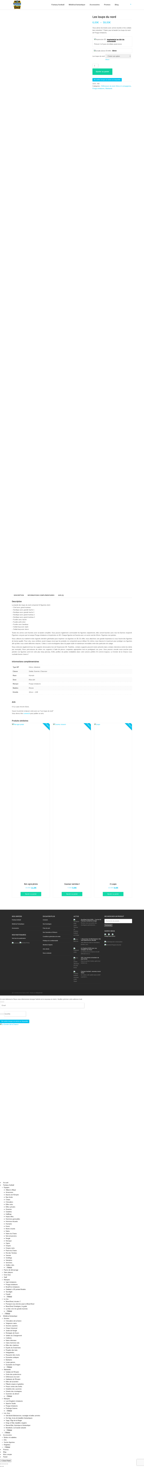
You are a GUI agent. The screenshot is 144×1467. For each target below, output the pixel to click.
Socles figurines (9, 1442)
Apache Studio (11, 1403)
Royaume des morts (13, 1355)
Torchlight (9, 1292)
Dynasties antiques (12, 1357)
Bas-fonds (9, 1197)
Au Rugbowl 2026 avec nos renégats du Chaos (89, 948)
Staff (5, 1277)
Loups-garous (10, 1362)
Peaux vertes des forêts (14, 1386)
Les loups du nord (98, 56)
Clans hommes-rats (12, 1343)
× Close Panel (6, 1461)
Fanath (8, 1294)
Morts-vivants (10, 1229)
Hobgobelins (10, 1352)
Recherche (108, 925)
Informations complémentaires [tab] (41, 595)
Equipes (6, 1187)
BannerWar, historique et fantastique (18, 1425)
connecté (27, 713)
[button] (14, 1185)
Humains (9, 1224)
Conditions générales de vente (51, 936)
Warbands (108, 88)
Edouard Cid (39, 992)
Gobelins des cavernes (14, 1389)
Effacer (107, 59)
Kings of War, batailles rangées (16, 1423)
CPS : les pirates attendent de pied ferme (90, 958)
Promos (107, 5)
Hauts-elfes (10, 1216)
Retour (9, 1267)
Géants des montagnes (14, 1391)
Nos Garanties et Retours (50, 932)
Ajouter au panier (102, 72)
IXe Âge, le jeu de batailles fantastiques (19, 1418)
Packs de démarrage (11, 1270)
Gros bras (7, 1275)
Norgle (8, 1238)
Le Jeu (6, 1299)
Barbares (9, 1360)
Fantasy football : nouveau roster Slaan (91, 972)
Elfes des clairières (12, 1345)
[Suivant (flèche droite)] (3, 1466)
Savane (8, 1255)
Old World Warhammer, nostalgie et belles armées (23, 1415)
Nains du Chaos (11, 1233)
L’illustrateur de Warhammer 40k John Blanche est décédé (91, 939)
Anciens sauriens (12, 1326)
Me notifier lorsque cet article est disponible (107, 79)
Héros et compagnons (123, 86)
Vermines (9, 1263)
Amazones (9, 1192)
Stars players (8, 1272)
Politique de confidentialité (50, 940)
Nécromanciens (11, 1236)
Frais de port (46, 928)
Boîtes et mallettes (10, 1437)
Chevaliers (9, 1202)
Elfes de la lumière (12, 1382)
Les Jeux (7, 1413)
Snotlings (9, 1258)
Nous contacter (47, 953)
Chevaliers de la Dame (13, 1321)
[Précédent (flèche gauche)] (1, 1466)
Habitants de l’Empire (13, 1379)
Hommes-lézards (12, 1221)
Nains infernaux (11, 1340)
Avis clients (46, 949)
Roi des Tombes (11, 1253)
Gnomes (9, 1209)
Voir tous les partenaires (19, 938)
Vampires (9, 1260)
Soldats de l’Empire (12, 1372)
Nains (8, 1231)
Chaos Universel (11, 1328)
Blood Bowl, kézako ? (13, 1301)
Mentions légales (48, 945)
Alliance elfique (11, 1190)
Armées (6, 1318)
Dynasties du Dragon (13, 1365)
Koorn (8, 1226)
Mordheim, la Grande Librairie (16, 1428)
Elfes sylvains (10, 1207)
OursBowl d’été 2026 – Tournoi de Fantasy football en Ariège (91, 920)
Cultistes (9, 1338)
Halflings (9, 1214)
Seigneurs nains (11, 1323)
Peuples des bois (11, 1350)
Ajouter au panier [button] (31, 894)
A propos (45, 920)
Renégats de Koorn (12, 1333)
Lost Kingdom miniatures (14, 1401)
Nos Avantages (47, 924)
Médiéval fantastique (77, 5)
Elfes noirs (9, 1204)
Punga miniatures (98, 88)
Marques (7, 1280)
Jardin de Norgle (11, 1330)
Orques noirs (10, 1248)
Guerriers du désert (12, 1394)
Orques (8, 1246)
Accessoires (95, 5)
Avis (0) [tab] (61, 595)
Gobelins (9, 1212)
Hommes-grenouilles (13, 1219)
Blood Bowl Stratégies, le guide (16, 1306)
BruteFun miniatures (13, 1287)
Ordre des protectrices (13, 1374)
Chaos (8, 1199)
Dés (5, 1440)
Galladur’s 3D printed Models (16, 1289)
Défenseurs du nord (108, 86)
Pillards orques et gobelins (15, 1384)
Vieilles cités (10, 1265)
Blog (117, 5)
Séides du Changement (14, 1335)
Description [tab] (19, 595)
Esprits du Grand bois (13, 1348)
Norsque (9, 1241)
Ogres (8, 1243)
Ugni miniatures (11, 1282)
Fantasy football (57, 5)
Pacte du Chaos (11, 1250)
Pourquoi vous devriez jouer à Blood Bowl (20, 1304)
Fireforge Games (11, 1408)
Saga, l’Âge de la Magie (14, 1420)
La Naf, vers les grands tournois (17, 1309)
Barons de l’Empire (12, 1195)
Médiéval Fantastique (18, 924)
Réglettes (7, 1445)
